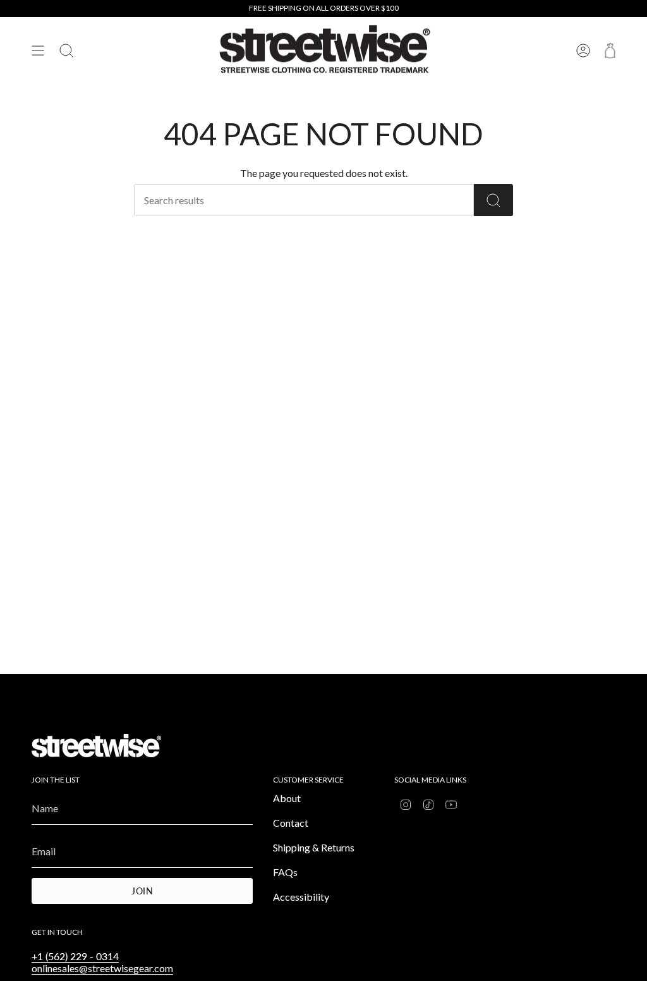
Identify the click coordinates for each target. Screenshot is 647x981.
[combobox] (124, 557)
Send (279, 557)
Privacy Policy (182, 525)
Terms (222, 525)
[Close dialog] (554, 354)
